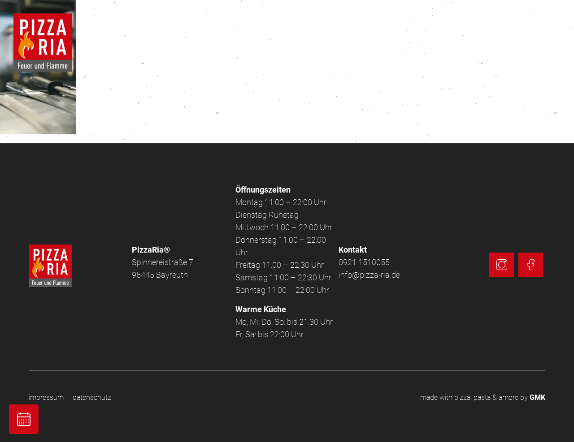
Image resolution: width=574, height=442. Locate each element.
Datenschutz (92, 397)
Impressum (46, 397)
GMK (537, 397)
